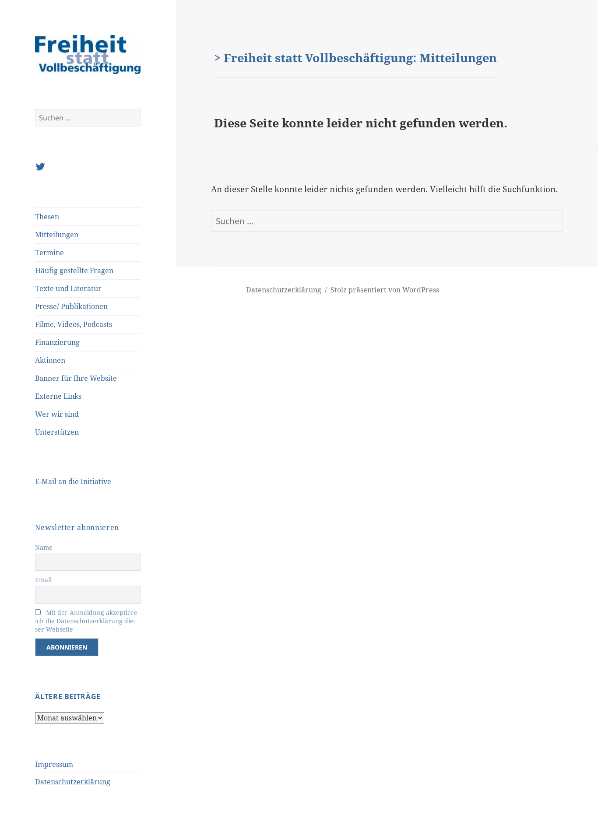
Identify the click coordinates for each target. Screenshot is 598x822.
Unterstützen (57, 432)
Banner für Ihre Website (76, 378)
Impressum (54, 764)
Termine (49, 252)
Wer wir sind (57, 414)
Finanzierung (57, 342)
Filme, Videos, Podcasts (73, 324)
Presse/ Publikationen (71, 306)
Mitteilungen (56, 234)
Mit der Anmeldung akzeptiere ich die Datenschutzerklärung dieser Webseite (86, 620)
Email (43, 580)
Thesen (47, 216)
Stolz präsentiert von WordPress (385, 290)
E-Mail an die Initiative (73, 481)
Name (44, 547)
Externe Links (58, 396)
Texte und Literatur (68, 288)
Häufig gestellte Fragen (74, 270)
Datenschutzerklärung (72, 782)
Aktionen (50, 360)
